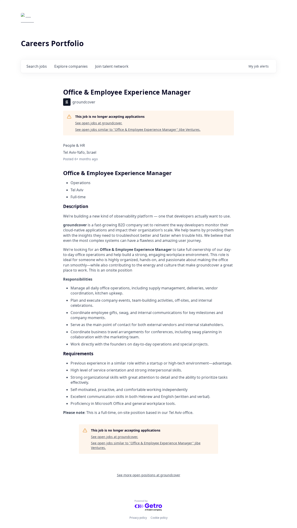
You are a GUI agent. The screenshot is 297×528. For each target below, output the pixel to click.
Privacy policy (138, 518)
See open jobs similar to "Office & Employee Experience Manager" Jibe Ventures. (137, 129)
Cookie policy (159, 518)
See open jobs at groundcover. (98, 123)
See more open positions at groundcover (148, 475)
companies (71, 66)
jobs (36, 66)
